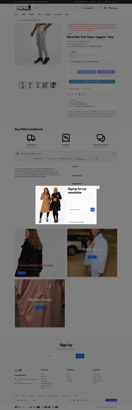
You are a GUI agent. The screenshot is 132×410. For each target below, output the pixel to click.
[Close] (98, 187)
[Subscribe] (93, 210)
